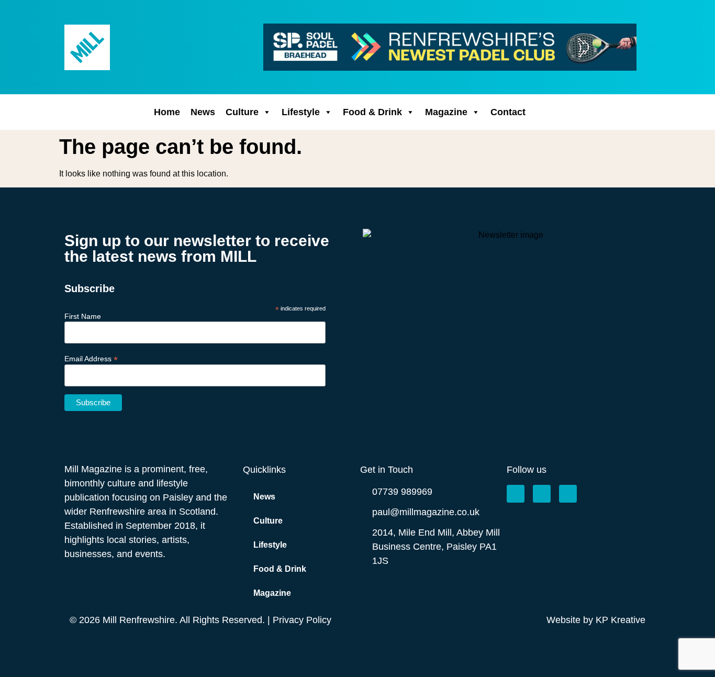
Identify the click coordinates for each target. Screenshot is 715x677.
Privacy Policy (302, 620)
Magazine (446, 112)
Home (167, 112)
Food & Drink (372, 112)
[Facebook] (515, 494)
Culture (242, 112)
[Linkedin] (568, 494)
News (203, 112)
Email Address (91, 358)
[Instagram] (542, 494)
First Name (82, 316)
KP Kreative (620, 620)
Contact (508, 112)
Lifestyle (301, 112)
